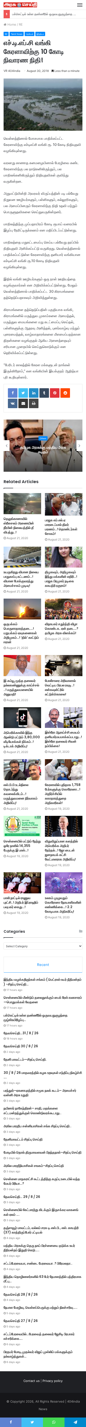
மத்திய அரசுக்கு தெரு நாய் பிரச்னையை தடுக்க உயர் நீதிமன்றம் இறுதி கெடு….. (39, 1248)
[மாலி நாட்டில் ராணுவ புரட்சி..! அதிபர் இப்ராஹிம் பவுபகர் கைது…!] (22, 882)
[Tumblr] (44, 393)
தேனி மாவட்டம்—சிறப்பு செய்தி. (25, 1059)
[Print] (33, 403)
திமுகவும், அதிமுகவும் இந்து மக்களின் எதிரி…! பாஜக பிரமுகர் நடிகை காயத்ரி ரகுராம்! (61, 579)
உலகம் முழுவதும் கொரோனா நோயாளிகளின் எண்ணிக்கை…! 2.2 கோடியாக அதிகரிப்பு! (63, 905)
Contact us (31, 1381)
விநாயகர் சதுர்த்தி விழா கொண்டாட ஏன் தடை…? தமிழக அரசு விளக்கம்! (61, 628)
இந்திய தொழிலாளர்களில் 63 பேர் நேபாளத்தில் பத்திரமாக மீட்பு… (42, 1279)
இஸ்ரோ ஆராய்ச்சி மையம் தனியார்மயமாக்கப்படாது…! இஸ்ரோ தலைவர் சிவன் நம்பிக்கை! (63, 739)
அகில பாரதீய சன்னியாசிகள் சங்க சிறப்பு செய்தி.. (37, 1126)
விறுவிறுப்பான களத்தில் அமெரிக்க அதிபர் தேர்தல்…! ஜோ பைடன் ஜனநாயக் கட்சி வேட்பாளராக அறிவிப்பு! (61, 850)
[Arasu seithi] (20, 4)
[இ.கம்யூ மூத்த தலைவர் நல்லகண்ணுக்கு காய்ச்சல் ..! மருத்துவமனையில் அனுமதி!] (22, 665)
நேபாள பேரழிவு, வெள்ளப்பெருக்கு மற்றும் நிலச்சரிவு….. (40, 1307)
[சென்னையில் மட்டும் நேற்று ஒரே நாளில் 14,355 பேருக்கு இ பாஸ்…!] (22, 826)
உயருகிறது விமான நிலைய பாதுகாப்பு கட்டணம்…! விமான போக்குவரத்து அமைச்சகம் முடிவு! (21, 579)
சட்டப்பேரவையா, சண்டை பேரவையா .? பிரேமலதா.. (38, 1263)
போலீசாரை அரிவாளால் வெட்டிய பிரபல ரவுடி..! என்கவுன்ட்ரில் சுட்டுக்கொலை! (60, 687)
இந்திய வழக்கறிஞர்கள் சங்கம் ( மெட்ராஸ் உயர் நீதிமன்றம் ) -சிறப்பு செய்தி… (42, 982)
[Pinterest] (54, 393)
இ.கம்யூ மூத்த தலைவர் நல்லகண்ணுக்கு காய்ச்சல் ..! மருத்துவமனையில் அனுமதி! (21, 687)
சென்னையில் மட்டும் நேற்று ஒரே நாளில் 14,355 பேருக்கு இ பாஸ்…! (22, 846)
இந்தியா (40, 34)
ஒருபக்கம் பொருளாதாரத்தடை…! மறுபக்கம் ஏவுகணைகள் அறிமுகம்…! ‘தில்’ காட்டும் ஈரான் (21, 633)
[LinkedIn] (33, 393)
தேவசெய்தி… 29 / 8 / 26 (22, 1196)
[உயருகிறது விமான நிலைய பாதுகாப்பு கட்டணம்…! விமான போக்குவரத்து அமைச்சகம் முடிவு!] (22, 557)
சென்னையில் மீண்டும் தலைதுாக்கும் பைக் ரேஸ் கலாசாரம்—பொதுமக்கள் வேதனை (43, 1000)
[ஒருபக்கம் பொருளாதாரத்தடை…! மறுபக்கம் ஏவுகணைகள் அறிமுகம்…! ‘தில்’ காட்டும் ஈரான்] (22, 609)
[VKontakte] (12, 403)
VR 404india (12, 71)
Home (11, 24)
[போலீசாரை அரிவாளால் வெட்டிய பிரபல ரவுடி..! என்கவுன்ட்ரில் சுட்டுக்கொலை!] (63, 665)
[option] (43, 446)
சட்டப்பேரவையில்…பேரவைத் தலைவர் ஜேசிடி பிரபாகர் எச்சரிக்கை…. (39, 1336)
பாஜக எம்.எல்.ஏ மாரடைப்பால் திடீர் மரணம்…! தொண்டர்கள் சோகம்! (61, 527)
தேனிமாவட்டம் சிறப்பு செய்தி (23, 1139)
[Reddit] (65, 393)
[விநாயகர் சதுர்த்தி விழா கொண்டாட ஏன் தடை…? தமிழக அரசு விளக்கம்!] (63, 609)
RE (21, 24)
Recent (43, 964)
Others (43, 438)
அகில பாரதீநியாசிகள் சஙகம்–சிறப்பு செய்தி (34, 1165)
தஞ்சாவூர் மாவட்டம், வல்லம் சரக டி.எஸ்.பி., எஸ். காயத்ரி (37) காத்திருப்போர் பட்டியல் (41, 1230)
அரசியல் (29, 34)
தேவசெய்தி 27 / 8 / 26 (21, 1320)
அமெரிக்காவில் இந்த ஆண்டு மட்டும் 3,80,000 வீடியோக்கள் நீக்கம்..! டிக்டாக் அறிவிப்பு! (22, 739)
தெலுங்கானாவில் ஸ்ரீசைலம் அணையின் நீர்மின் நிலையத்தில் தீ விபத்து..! (19, 525)
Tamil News (16, 34)
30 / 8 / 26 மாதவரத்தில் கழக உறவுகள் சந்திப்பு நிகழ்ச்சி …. (43, 1075)
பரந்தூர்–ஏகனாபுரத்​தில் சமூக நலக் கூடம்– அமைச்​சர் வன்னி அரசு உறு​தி (40, 1093)
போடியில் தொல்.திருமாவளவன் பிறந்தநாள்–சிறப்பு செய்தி (42, 1152)
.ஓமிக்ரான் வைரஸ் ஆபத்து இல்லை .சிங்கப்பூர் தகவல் (43, 450)
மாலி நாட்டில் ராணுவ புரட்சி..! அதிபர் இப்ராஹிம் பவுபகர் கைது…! (21, 902)
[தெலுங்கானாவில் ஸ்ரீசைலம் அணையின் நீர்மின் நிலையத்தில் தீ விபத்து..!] (22, 503)
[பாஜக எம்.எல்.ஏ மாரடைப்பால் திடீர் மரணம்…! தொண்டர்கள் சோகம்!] (63, 504)
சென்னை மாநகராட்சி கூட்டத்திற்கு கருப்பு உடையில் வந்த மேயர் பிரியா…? (42, 1181)
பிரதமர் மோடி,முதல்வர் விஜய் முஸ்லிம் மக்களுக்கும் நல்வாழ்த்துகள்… (38, 1354)
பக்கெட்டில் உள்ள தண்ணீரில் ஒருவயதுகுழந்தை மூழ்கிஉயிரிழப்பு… (36, 1017)
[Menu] (79, 5)
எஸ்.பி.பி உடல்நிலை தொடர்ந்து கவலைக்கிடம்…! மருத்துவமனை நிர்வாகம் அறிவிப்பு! (21, 793)
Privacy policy (53, 1381)
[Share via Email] (23, 403)
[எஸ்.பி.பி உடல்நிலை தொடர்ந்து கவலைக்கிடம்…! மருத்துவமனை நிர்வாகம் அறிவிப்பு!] (22, 769)
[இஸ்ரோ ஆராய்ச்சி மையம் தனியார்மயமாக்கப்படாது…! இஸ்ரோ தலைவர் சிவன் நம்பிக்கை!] (63, 717)
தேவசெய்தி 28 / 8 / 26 (21, 1294)
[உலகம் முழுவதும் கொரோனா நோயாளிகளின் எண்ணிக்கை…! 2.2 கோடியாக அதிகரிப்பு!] (63, 882)
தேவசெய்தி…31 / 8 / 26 (21, 1033)
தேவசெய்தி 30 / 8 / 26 (21, 1046)
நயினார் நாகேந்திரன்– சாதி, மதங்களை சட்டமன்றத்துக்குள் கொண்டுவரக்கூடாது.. (32, 1110)
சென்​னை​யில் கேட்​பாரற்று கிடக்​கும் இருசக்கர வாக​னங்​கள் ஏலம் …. (41, 1212)
